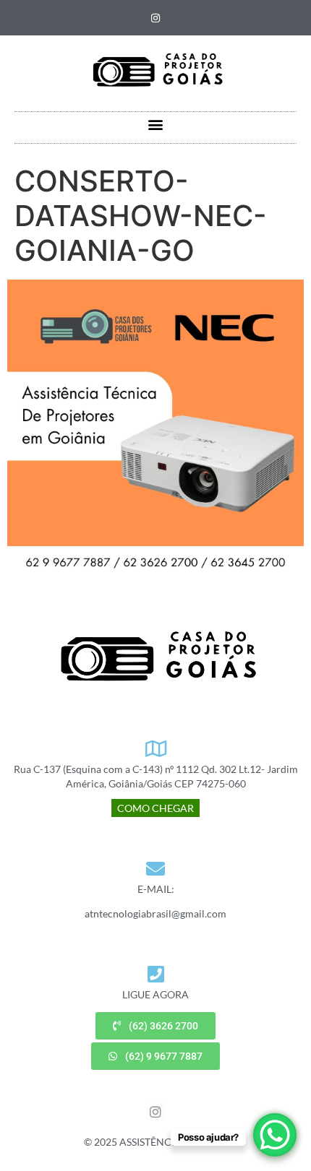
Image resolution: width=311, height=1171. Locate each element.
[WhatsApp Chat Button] (275, 1135)
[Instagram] (155, 18)
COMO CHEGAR (155, 808)
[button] (156, 124)
